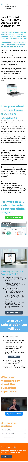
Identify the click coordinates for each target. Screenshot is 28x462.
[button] (26, 6)
